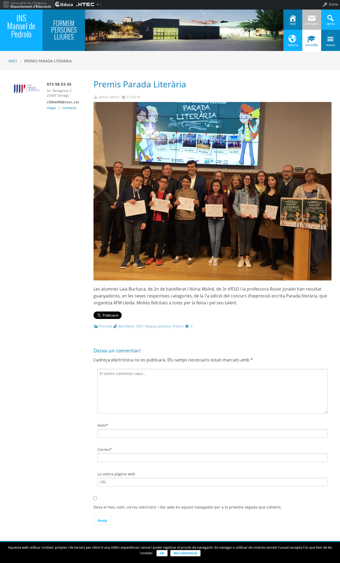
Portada (105, 326)
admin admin (109, 97)
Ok (162, 553)
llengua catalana (158, 326)
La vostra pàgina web (116, 473)
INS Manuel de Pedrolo (21, 25)
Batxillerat (126, 326)
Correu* (104, 449)
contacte (69, 107)
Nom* (102, 425)
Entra (333, 4)
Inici (12, 60)
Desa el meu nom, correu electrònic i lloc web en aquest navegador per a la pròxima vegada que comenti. (188, 507)
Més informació (185, 553)
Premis (178, 326)
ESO (140, 326)
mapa (51, 107)
